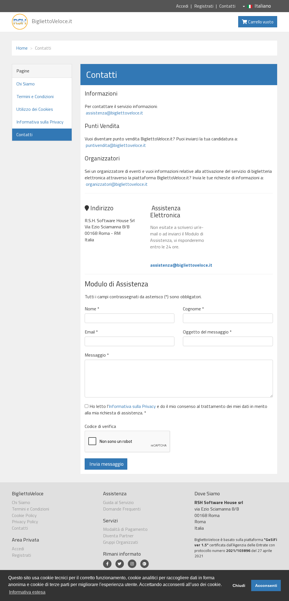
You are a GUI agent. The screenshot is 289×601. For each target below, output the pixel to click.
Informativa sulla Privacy (40, 121)
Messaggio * (97, 355)
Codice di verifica (100, 426)
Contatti (227, 6)
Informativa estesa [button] (27, 592)
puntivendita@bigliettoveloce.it (115, 145)
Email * (91, 332)
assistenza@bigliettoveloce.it (114, 112)
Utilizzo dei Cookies (34, 109)
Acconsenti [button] (266, 585)
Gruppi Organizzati (120, 542)
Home (22, 48)
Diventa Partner (118, 535)
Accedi (182, 6)
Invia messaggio (106, 464)
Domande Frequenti (122, 508)
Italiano (263, 6)
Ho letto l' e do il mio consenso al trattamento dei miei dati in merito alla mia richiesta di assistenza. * (176, 409)
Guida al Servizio (118, 502)
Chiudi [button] (239, 585)
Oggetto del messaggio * (207, 332)
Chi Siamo (25, 83)
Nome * (92, 309)
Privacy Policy (25, 521)
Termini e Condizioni (35, 96)
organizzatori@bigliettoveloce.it (116, 184)
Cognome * (193, 309)
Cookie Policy (24, 515)
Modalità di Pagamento (125, 529)
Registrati (203, 6)
